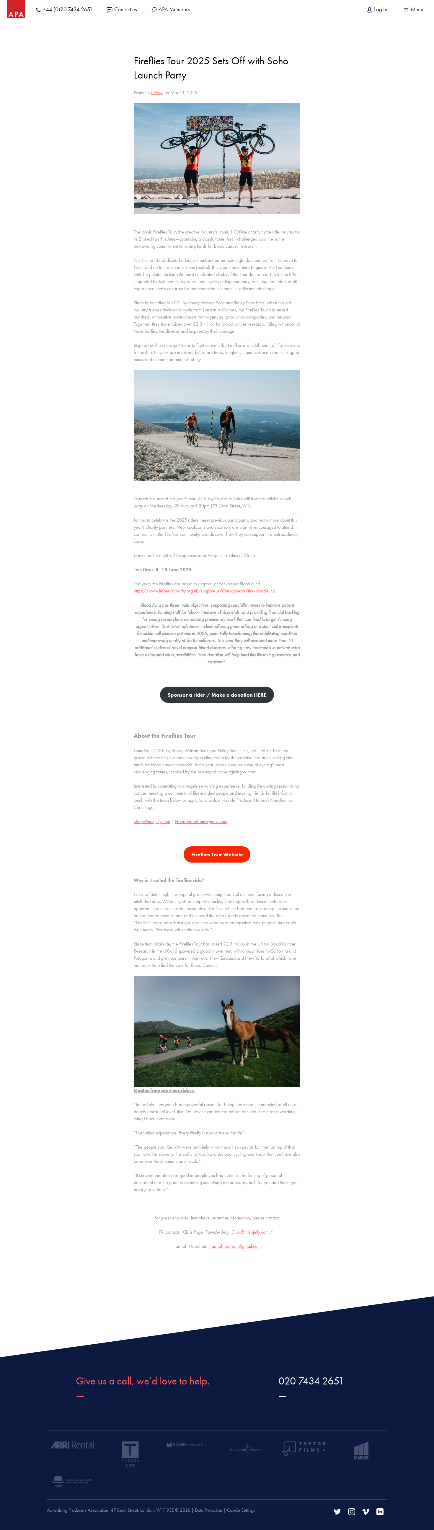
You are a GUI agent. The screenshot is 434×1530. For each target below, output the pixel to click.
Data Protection (208, 1510)
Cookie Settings (241, 1510)
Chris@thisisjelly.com (250, 1232)
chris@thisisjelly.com (152, 821)
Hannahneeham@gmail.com (201, 821)
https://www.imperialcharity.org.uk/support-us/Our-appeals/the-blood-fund (204, 591)
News (156, 92)
